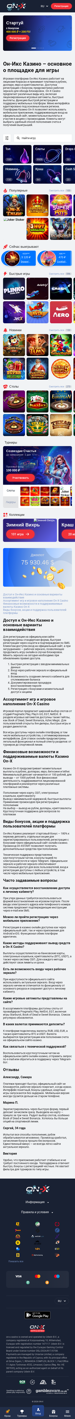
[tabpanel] (37, 33)
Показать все (15, 1261)
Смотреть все (59, 190)
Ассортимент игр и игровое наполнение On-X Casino (35, 600)
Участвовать (20, 477)
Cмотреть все (59, 273)
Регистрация (61, 6)
